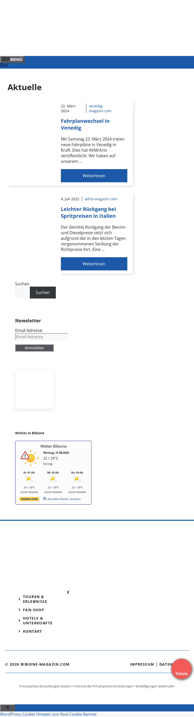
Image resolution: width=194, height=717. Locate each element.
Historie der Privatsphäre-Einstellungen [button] (103, 686)
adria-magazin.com (101, 198)
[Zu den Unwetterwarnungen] (30, 468)
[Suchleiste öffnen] (4, 66)
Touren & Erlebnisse (35, 599)
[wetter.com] (29, 500)
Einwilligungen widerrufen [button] (155, 686)
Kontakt (32, 631)
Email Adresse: (29, 330)
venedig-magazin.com (100, 108)
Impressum (142, 664)
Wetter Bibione (53, 446)
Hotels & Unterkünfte (38, 620)
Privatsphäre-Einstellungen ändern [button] (45, 686)
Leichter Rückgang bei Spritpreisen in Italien (88, 212)
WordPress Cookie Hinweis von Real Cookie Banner (48, 714)
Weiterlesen (94, 175)
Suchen (22, 284)
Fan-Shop (33, 609)
